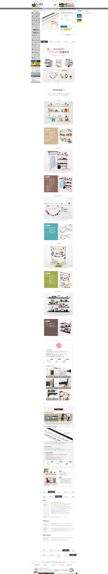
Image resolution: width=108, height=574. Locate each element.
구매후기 (66, 41)
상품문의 (73, 41)
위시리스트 (74, 26)
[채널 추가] (70, 29)
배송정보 (58, 41)
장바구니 (69, 26)
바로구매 (64, 26)
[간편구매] (66, 29)
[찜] (71, 29)
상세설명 (44, 41)
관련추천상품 (51, 41)
